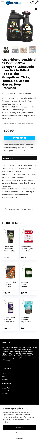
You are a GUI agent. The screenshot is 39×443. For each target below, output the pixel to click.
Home (4, 373)
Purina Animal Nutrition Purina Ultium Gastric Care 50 (9, 321)
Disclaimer (5, 394)
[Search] (27, 3)
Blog (3, 376)
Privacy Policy (6, 388)
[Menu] (2, 3)
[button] (36, 9)
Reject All (19, 438)
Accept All (19, 427)
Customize (20, 433)
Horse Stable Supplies (16, 123)
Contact (5, 379)
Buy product (19, 138)
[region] (19, 424)
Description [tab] (8, 158)
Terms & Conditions (9, 391)
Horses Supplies (28, 123)
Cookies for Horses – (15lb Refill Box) (27, 249)
